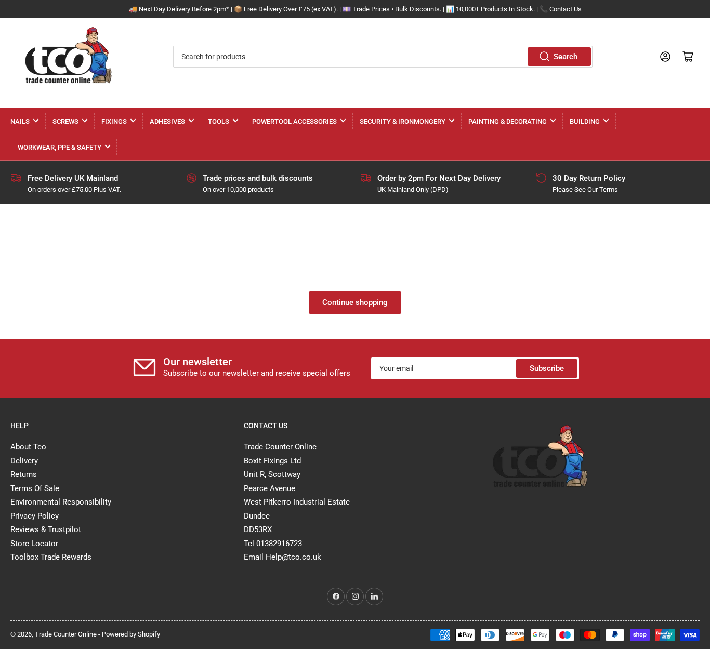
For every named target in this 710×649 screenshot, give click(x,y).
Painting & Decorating (507, 121)
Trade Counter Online (66, 634)
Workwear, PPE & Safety (59, 147)
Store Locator (34, 543)
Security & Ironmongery (402, 121)
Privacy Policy (34, 516)
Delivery (24, 461)
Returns (23, 474)
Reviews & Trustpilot (45, 529)
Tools (218, 121)
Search (565, 56)
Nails (20, 121)
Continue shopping (355, 302)
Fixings (114, 121)
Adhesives (167, 121)
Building (585, 121)
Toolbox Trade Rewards (50, 557)
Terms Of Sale (34, 488)
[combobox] (383, 57)
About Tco (28, 447)
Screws (65, 121)
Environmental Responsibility (60, 502)
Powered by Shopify (131, 634)
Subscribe (547, 368)
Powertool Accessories (294, 121)
